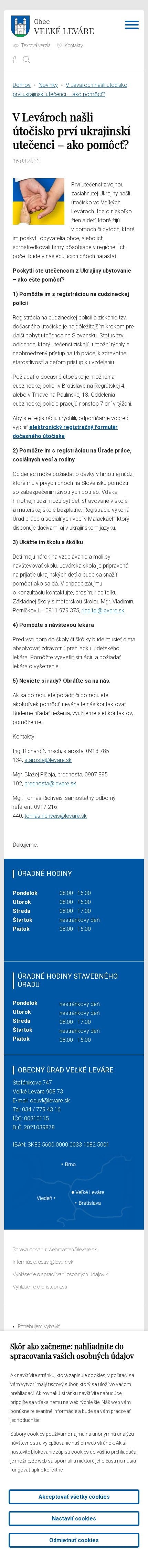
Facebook (14, 59)
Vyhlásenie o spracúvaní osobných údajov (58, 1274)
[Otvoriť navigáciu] (132, 26)
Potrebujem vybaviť (39, 1326)
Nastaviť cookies (74, 1518)
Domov (22, 85)
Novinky (48, 85)
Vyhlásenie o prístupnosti (40, 1287)
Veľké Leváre (64, 27)
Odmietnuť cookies (74, 1540)
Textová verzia (36, 45)
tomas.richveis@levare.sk (55, 816)
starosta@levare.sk (48, 760)
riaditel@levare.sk (103, 610)
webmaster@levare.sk (73, 1249)
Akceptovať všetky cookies (74, 1497)
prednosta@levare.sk (50, 783)
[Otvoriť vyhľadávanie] (26, 59)
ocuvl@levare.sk (50, 1100)
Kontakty (74, 45)
